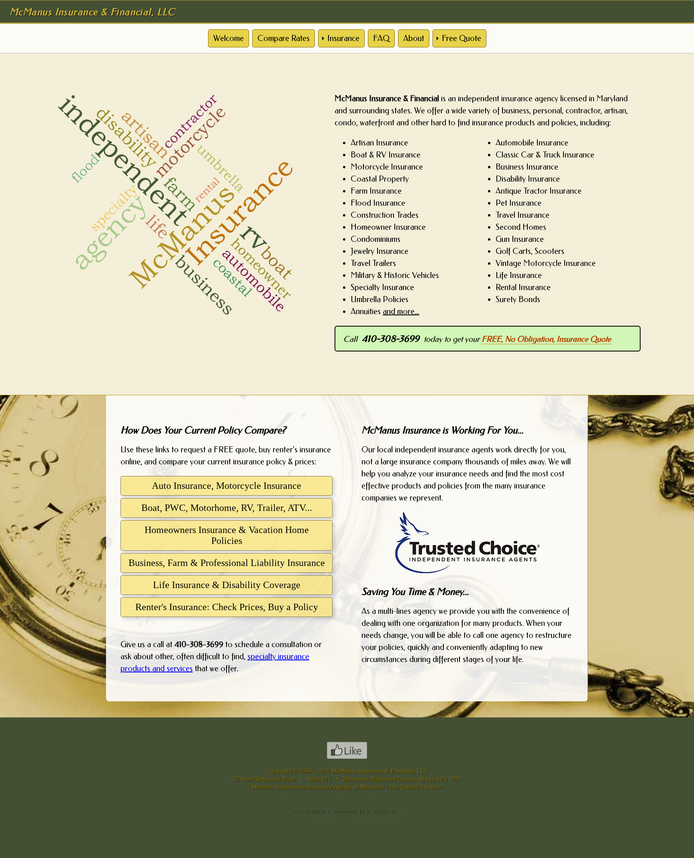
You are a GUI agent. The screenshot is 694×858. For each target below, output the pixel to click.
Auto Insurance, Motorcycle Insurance (226, 485)
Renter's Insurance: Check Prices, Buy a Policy (226, 607)
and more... (401, 311)
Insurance (343, 38)
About (413, 38)
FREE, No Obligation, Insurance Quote (546, 339)
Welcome (228, 38)
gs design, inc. (384, 812)
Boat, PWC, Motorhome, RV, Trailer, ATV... (226, 508)
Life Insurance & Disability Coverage (226, 585)
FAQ (381, 38)
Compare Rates (283, 38)
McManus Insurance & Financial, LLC (380, 770)
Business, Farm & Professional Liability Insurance (227, 563)
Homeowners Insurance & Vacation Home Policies (227, 535)
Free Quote (461, 38)
